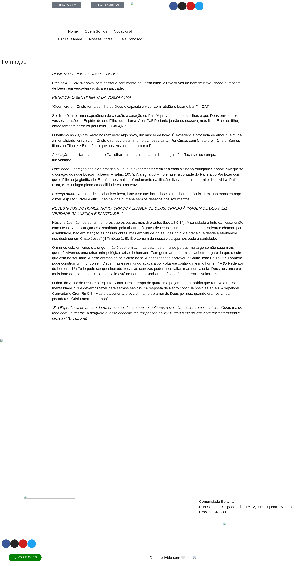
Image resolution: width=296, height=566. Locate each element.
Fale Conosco (130, 39)
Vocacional (123, 31)
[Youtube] (190, 6)
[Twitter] (199, 6)
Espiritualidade (70, 39)
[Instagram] (182, 6)
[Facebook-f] (6, 543)
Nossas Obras (101, 39)
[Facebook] (173, 6)
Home (73, 31)
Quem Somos (96, 31)
